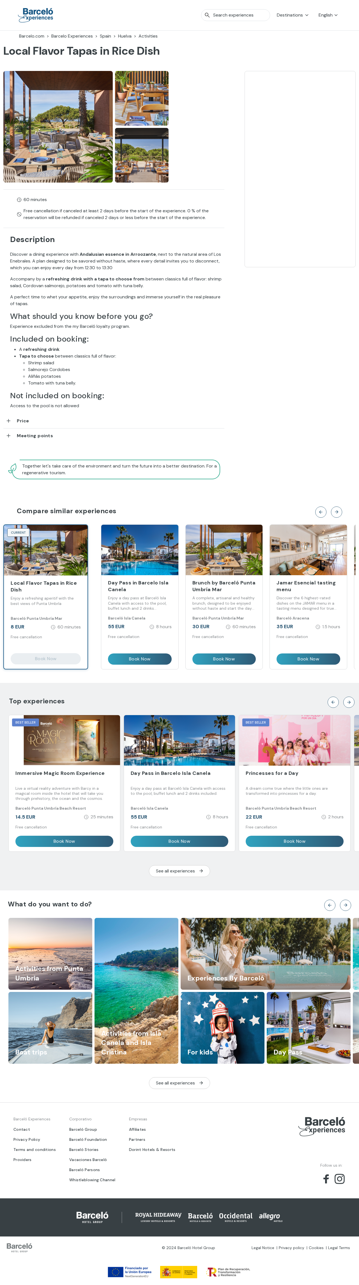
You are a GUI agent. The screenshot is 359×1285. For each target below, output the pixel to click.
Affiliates (137, 1129)
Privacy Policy (26, 1139)
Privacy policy (291, 1247)
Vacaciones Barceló (88, 1159)
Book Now (46, 659)
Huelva (125, 36)
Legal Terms (339, 1247)
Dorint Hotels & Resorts (152, 1149)
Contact (21, 1129)
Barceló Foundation (88, 1139)
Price (23, 421)
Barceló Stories (84, 1149)
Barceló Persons (84, 1169)
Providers (22, 1159)
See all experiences (175, 871)
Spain (105, 36)
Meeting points (35, 436)
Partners (137, 1139)
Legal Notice (263, 1247)
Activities (148, 36)
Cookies (316, 1247)
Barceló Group (83, 1129)
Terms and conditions (34, 1149)
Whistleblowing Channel (92, 1179)
